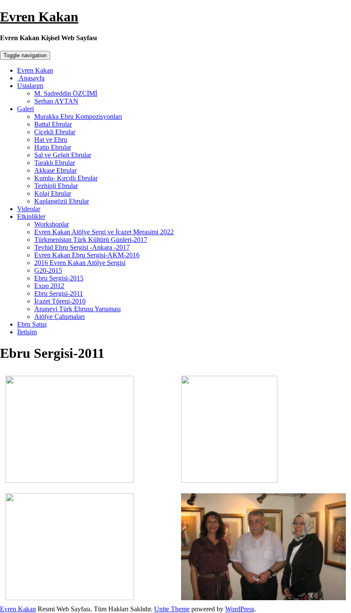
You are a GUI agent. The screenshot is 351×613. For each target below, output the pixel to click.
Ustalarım (30, 85)
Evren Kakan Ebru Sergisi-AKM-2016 (87, 255)
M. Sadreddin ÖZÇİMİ (65, 93)
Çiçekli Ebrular (54, 132)
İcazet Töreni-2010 (60, 301)
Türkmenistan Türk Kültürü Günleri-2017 (90, 239)
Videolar (28, 208)
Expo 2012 (49, 285)
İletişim (27, 332)
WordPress (239, 609)
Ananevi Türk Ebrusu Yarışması (77, 308)
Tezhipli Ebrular (56, 185)
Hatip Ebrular (52, 147)
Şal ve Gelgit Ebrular (62, 155)
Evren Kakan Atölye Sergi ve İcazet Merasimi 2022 (104, 232)
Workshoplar (51, 224)
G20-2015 (48, 270)
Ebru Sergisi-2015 (58, 278)
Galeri (25, 108)
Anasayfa (31, 78)
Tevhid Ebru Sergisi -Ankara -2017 (82, 247)
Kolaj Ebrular (52, 193)
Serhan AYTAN (56, 101)
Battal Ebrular (53, 124)
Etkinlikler (31, 216)
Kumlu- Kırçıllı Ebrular (66, 178)
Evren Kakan (39, 16)
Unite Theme (172, 609)
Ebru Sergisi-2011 (58, 293)
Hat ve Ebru (50, 139)
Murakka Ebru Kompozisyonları (78, 116)
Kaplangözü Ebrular (61, 201)
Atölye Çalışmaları (59, 316)
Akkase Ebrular (55, 170)
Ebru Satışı (32, 324)
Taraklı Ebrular (54, 162)
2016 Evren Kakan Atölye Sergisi (79, 262)
